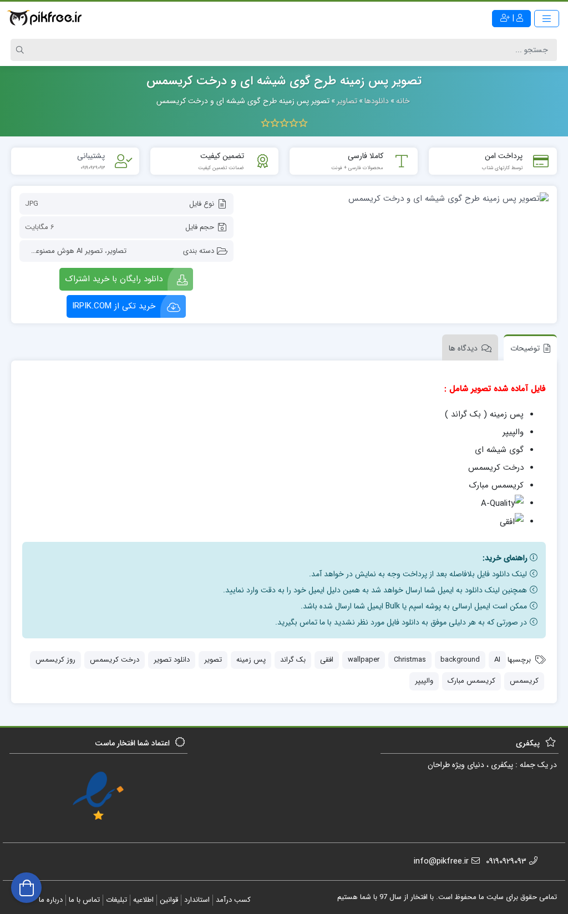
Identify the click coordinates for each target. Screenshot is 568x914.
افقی (326, 660)
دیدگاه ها (463, 348)
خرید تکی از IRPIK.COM (113, 306)
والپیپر (424, 681)
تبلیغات (116, 900)
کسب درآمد (233, 900)
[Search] (22, 50)
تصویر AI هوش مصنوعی (66, 251)
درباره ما (51, 900)
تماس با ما (84, 900)
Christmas (410, 660)
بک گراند (293, 660)
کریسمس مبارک (471, 681)
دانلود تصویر (172, 660)
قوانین (169, 900)
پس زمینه (251, 660)
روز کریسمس (55, 660)
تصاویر (116, 251)
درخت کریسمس (114, 660)
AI (497, 660)
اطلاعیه (143, 900)
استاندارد (197, 900)
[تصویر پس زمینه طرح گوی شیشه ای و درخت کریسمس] (397, 198)
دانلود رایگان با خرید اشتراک (114, 279)
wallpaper (363, 660)
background (460, 660)
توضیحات (525, 348)
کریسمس (524, 681)
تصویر (213, 660)
